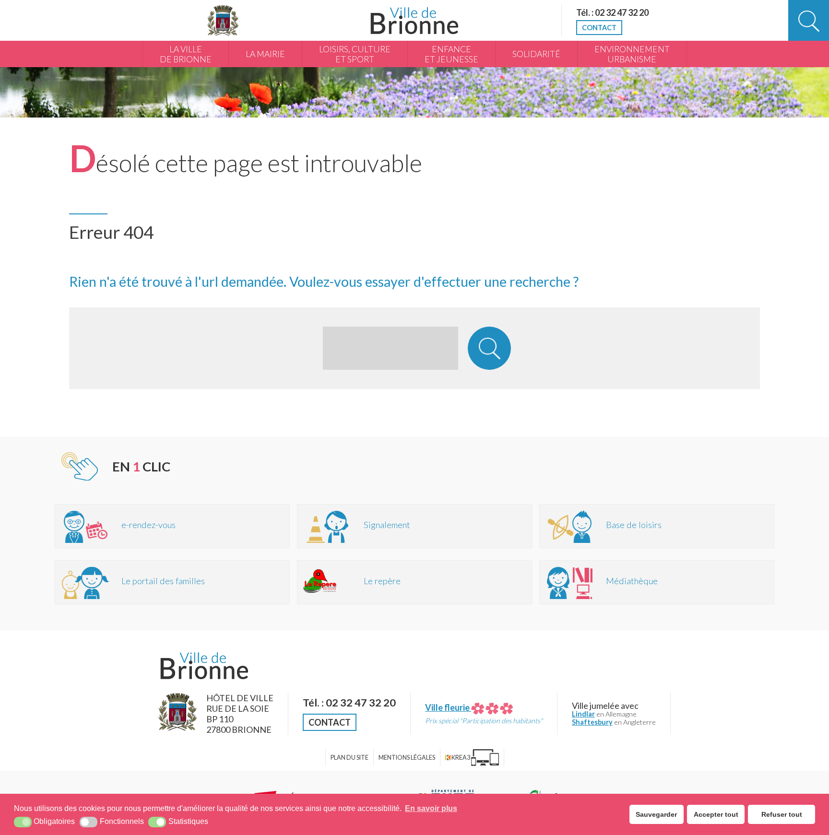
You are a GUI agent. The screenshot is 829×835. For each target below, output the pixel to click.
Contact (599, 28)
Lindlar (583, 714)
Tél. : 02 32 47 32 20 (612, 12)
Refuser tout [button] (781, 814)
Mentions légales (407, 757)
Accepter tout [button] (716, 814)
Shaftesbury (592, 722)
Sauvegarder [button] (656, 814)
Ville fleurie (448, 707)
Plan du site (349, 757)
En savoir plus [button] (431, 808)
